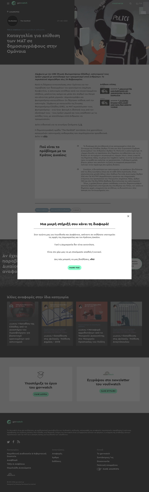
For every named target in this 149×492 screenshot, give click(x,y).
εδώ (92, 259)
